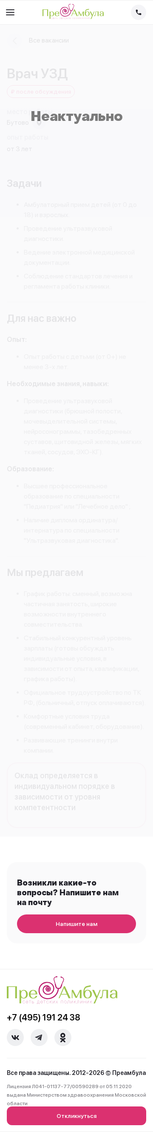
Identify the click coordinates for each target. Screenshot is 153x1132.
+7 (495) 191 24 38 (43, 1017)
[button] (10, 12)
